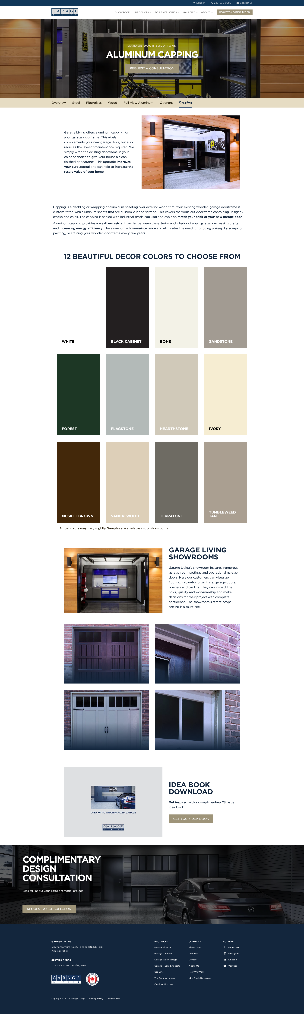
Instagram (233, 953)
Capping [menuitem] (185, 102)
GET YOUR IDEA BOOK (191, 819)
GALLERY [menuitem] (189, 12)
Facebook (233, 947)
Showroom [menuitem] (195, 947)
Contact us (245, 3)
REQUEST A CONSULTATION (234, 12)
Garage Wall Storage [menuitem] (165, 960)
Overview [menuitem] (58, 103)
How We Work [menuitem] (196, 972)
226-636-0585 (222, 3)
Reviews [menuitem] (193, 953)
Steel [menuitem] (76, 103)
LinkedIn (232, 960)
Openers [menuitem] (166, 103)
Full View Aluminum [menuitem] (138, 103)
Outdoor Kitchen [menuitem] (163, 984)
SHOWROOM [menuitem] (122, 12)
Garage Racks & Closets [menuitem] (167, 966)
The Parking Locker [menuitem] (164, 978)
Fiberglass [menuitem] (93, 103)
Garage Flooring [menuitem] (163, 947)
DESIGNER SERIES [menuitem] (166, 12)
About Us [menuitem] (194, 966)
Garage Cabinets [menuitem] (163, 953)
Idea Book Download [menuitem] (200, 978)
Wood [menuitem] (112, 103)
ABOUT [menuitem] (205, 12)
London (200, 3)
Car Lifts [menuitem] (159, 972)
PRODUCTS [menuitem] (142, 12)
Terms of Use (113, 998)
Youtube (232, 966)
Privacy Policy (96, 998)
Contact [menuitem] (193, 960)
